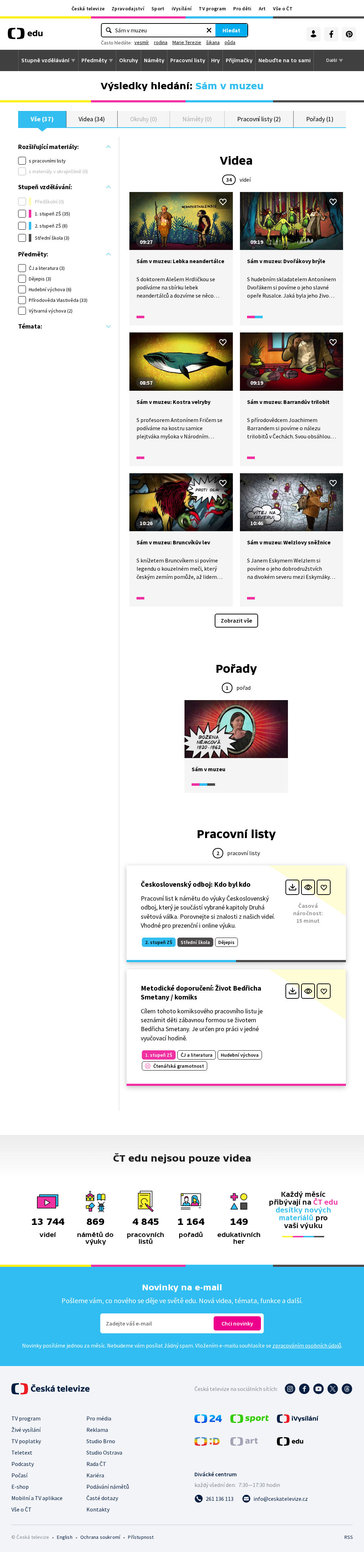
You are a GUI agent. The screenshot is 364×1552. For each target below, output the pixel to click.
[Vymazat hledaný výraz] (209, 30)
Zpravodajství (128, 8)
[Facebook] (331, 34)
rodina (160, 42)
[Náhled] (308, 887)
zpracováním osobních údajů (306, 1345)
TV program (212, 8)
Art (262, 8)
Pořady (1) (319, 119)
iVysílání (182, 8)
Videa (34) (92, 119)
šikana (213, 42)
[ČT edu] (25, 36)
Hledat (231, 30)
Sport (158, 8)
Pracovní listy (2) (259, 119)
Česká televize (88, 8)
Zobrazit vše (236, 620)
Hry (215, 60)
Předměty (94, 60)
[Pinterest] (349, 34)
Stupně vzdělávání (45, 60)
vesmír (141, 42)
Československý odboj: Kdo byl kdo (196, 884)
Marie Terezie (186, 42)
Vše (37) (42, 119)
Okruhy (128, 60)
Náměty (154, 60)
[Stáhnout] (292, 887)
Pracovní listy (187, 60)
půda (230, 42)
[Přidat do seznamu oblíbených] (223, 202)
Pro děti (242, 8)
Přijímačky (239, 60)
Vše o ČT (283, 8)
